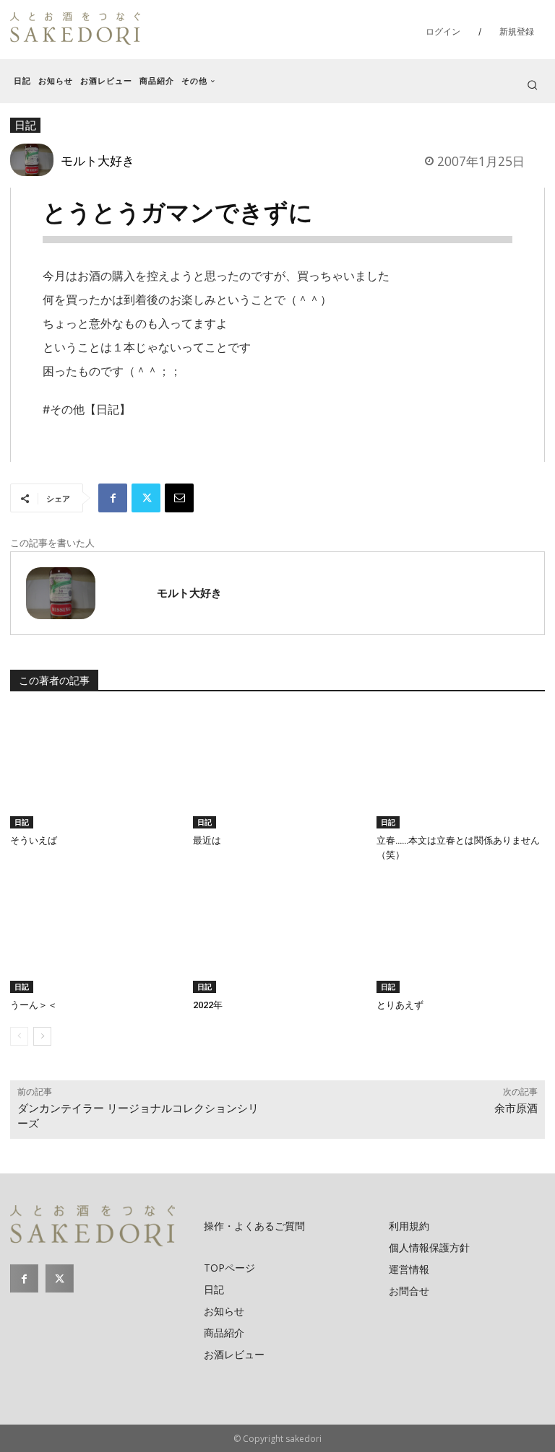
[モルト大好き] (35, 160)
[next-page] (42, 1036)
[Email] (179, 498)
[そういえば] (94, 769)
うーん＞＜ (33, 1005)
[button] (532, 85)
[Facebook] (112, 498)
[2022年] (277, 934)
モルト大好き (97, 160)
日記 (21, 822)
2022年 (208, 1005)
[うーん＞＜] (94, 934)
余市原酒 (516, 1108)
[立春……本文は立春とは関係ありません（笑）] (461, 769)
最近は (207, 840)
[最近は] (277, 769)
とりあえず (400, 1005)
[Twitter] (146, 498)
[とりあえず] (461, 934)
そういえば (33, 840)
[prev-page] (19, 1036)
